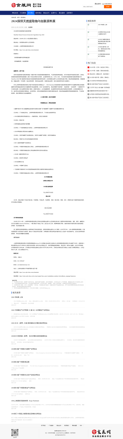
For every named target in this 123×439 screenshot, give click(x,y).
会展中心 (54, 13)
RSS (81, 425)
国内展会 (31, 13)
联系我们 (66, 425)
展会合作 (59, 425)
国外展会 (38, 13)
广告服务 (51, 425)
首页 (18, 17)
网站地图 (74, 425)
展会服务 (62, 13)
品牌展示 (70, 13)
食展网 (30, 27)
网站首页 (15, 13)
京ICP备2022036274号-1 (60, 435)
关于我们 (43, 425)
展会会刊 (46, 13)
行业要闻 (23, 13)
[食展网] (27, 7)
